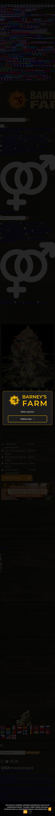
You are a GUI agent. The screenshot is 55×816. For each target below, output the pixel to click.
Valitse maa (25, 419)
